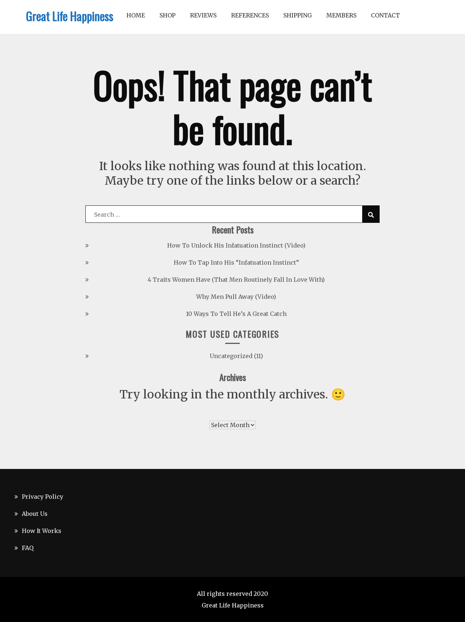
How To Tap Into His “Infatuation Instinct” (236, 262)
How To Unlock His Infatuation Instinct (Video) (236, 245)
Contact (385, 15)
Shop (167, 15)
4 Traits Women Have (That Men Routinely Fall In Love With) (236, 279)
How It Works (41, 530)
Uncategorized (231, 356)
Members (341, 15)
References (250, 15)
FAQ (27, 547)
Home (135, 15)
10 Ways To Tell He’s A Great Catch (236, 313)
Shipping (297, 15)
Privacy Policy (42, 496)
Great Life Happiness (69, 15)
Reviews (203, 15)
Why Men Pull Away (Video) (236, 296)
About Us (35, 513)
